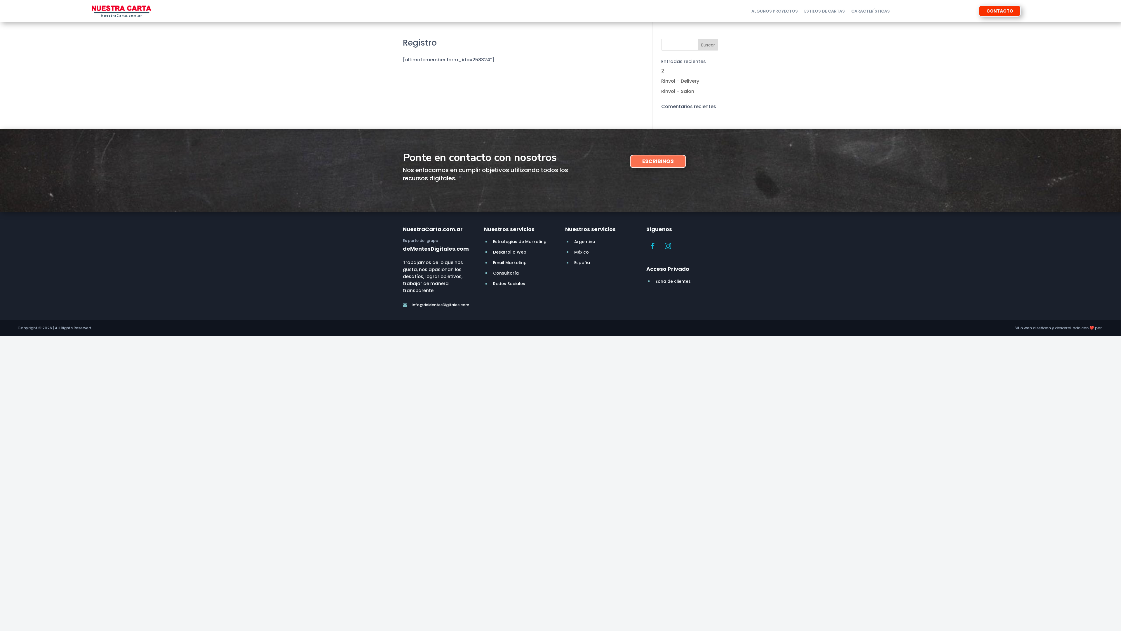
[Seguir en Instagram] (668, 246)
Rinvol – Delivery (680, 81)
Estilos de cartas (824, 11)
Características (870, 11)
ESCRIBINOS (658, 161)
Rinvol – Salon (677, 91)
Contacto (999, 11)
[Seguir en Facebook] (652, 246)
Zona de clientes (673, 281)
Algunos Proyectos (774, 11)
